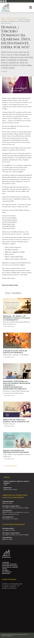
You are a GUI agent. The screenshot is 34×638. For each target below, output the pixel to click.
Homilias (24, 18)
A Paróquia (5, 562)
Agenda (4, 568)
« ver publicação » (16, 321)
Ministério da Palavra (9, 564)
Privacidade (6, 573)
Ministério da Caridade (10, 567)
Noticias (4, 19)
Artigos (9, 18)
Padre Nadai (12, 19)
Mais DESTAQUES (10, 466)
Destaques (16, 18)
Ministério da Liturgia (9, 565)
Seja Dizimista (6, 572)
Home (3, 18)
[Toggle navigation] (30, 7)
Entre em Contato (9, 588)
